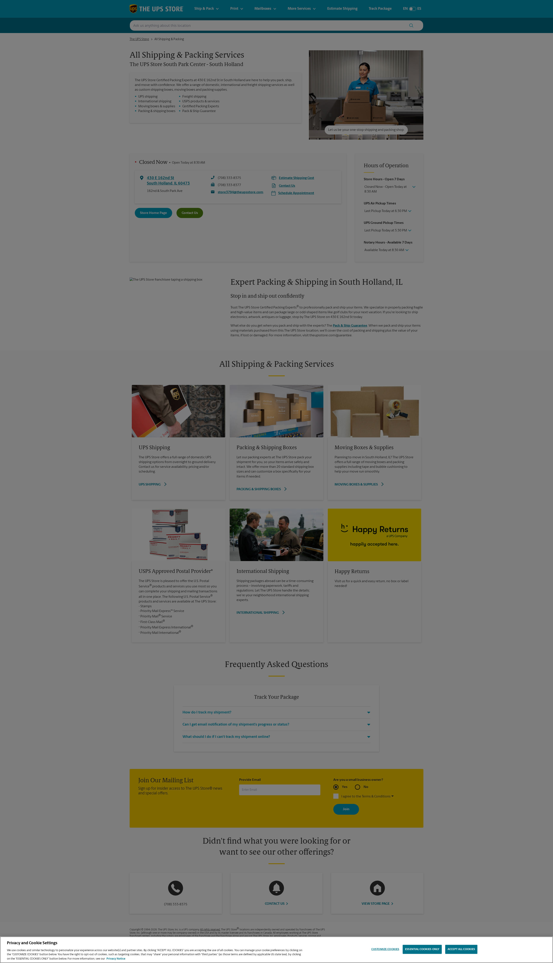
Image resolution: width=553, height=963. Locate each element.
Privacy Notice (115, 958)
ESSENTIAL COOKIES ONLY (422, 949)
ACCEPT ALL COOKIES (461, 949)
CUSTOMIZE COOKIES (385, 949)
